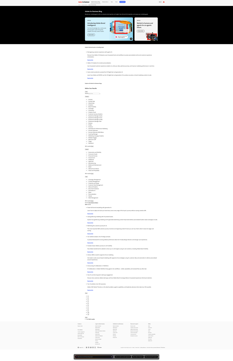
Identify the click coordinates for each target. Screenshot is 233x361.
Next (86, 317)
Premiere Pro (115, 337)
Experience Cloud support (134, 330)
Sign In (160, 1)
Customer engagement (81, 331)
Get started (122, 1)
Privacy (133, 347)
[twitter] (90, 347)
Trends (116, 1)
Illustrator (114, 334)
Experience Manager (98, 339)
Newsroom (149, 332)
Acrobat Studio (97, 334)
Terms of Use (137, 347)
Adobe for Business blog (134, 329)
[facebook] (86, 347)
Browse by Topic (105, 1)
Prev (86, 293)
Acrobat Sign (97, 332)
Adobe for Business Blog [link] (95, 1)
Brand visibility (80, 335)
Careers (149, 329)
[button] (131, 38)
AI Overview (150, 327)
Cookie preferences (143, 347)
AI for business (80, 338)
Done (92, 146)
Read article (91, 34)
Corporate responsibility (151, 334)
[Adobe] (164, 2)
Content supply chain (81, 333)
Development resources (134, 335)
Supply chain (150, 337)
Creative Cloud (97, 337)
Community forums (133, 334)
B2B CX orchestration (81, 336)
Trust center (150, 339)
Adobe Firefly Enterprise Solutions (100, 330)
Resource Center (84, 4)
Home (79, 4)
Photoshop (114, 335)
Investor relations (150, 335)
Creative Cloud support (134, 332)
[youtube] (95, 347)
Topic (86, 176)
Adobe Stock (115, 330)
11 (88, 314)
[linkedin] (93, 347)
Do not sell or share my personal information (153, 347)
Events (149, 330)
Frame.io (96, 340)
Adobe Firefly (115, 329)
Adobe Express (97, 329)
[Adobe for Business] (84, 2)
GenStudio (96, 342)
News (112, 1)
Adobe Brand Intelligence (99, 335)
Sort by (87, 202)
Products (87, 96)
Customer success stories (134, 327)
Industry (86, 149)
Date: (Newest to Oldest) (93, 202)
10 (88, 312)
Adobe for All (150, 340)
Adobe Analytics (97, 327)
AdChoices (163, 347)
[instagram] (88, 347)
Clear (86, 91)
